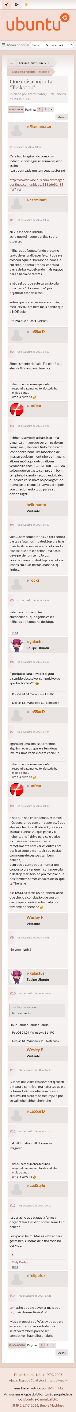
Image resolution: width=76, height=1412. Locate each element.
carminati (38, 199)
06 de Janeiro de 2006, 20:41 (35, 993)
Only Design (20, 1262)
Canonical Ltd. (47, 1399)
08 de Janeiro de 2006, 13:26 (35, 1295)
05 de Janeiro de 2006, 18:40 (33, 805)
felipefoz (37, 1275)
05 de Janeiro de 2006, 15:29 (33, 600)
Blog (15, 1266)
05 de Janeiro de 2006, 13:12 (25, 147)
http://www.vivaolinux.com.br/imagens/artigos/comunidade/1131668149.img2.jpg (37, 184)
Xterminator (41, 126)
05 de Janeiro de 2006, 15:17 (33, 524)
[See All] (11, 63)
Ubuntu (28, 1399)
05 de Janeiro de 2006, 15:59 (33, 661)
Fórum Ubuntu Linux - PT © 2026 (38, 1374)
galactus (37, 641)
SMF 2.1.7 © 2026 (25, 1405)
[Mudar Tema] (26, 4)
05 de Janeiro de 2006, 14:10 (33, 351)
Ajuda (13, 1380)
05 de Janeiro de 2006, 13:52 (33, 219)
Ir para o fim (16, 109)
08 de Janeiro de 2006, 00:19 (35, 1205)
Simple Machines (51, 1405)
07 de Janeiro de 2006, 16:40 (35, 1070)
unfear (36, 405)
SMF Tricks (55, 1388)
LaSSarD (37, 331)
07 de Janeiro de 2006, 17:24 (35, 1131)
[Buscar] (47, 45)
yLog (15, 633)
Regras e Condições (32, 1380)
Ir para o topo (17, 1345)
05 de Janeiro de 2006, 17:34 (33, 731)
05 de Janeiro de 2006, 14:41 (33, 425)
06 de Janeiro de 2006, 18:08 (33, 937)
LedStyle (37, 1185)
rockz (34, 580)
